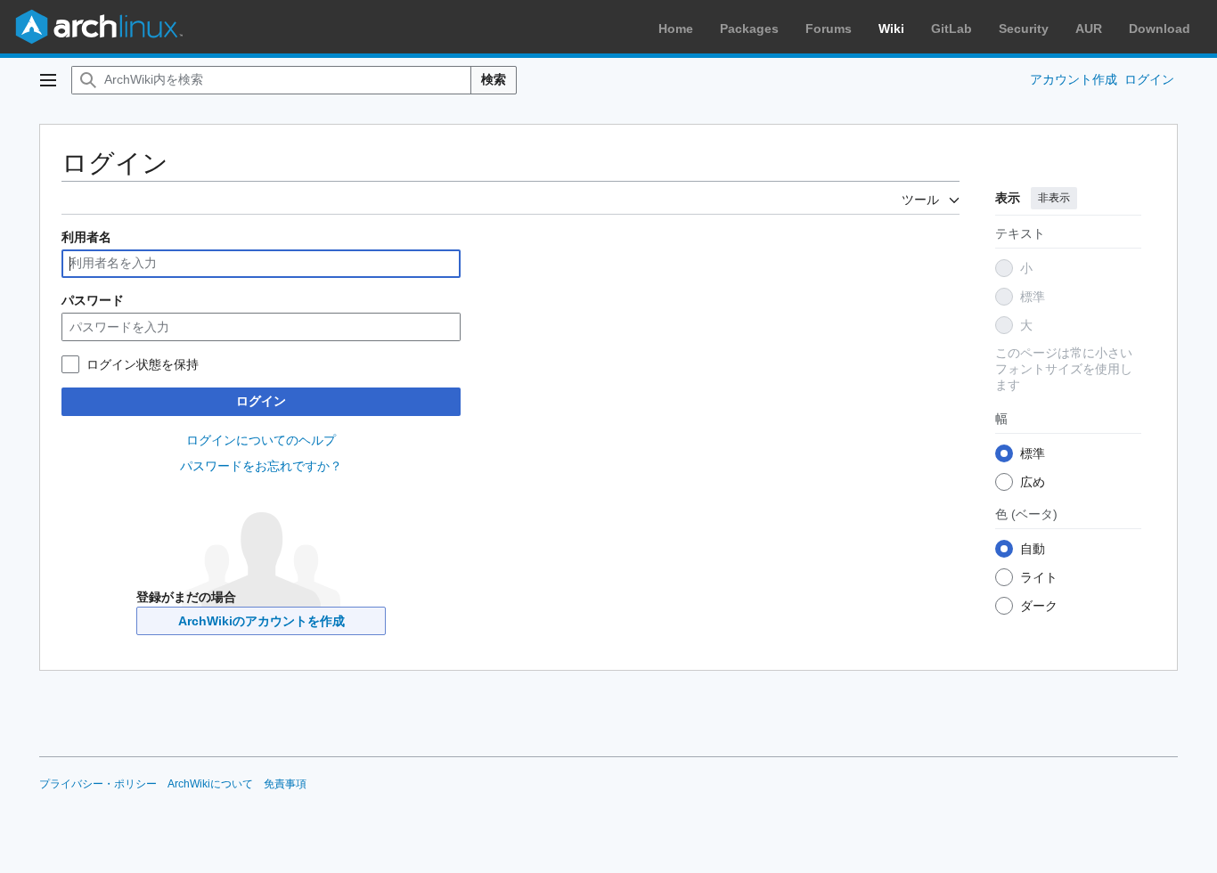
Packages (749, 28)
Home (675, 28)
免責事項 (285, 784)
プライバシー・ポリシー (98, 784)
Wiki (891, 28)
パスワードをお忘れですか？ (261, 466)
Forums (828, 28)
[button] (48, 80)
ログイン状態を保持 (142, 364)
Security (1024, 28)
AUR (1088, 28)
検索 (493, 79)
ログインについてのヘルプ (261, 440)
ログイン (261, 401)
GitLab (951, 28)
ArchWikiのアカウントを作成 (261, 621)
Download (1159, 28)
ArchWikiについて (210, 784)
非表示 (1054, 198)
